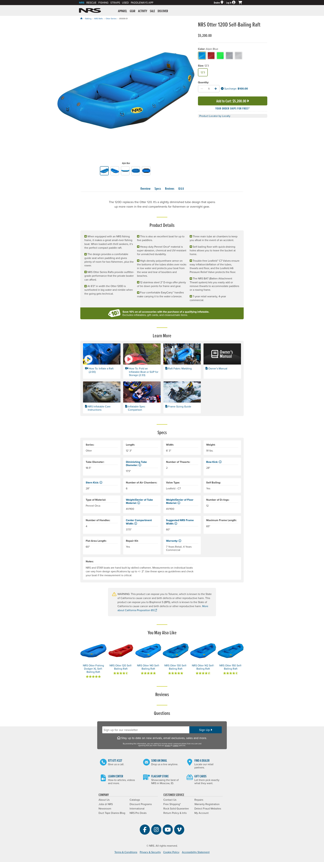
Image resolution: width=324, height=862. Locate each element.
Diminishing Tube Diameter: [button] (136, 463)
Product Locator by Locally (214, 116)
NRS (81, 3)
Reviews (169, 188)
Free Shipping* (172, 804)
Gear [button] (132, 11)
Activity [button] (142, 11)
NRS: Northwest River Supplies (90, 10)
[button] (101, 361)
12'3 (203, 72)
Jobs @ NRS (106, 804)
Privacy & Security (150, 852)
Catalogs (135, 800)
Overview (145, 188)
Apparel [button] (122, 11)
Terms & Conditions (125, 852)
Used (125, 2)
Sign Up (205, 730)
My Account (201, 813)
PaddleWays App (142, 2)
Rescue (91, 2)
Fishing (103, 2)
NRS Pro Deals (138, 813)
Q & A (181, 188)
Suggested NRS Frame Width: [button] (180, 521)
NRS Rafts (98, 18)
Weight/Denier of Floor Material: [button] (179, 501)
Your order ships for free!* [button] (232, 108)
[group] (126, 93)
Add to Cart (231, 101)
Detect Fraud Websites (207, 808)
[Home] (81, 18)
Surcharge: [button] (230, 88)
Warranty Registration (207, 804)
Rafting (88, 18)
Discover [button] (163, 11)
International (137, 808)
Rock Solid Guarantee (176, 808)
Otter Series (111, 18)
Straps (115, 2)
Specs (158, 188)
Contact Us (169, 800)
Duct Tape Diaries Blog (112, 813)
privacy (168, 745)
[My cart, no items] (241, 2)
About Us (104, 800)
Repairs (198, 800)
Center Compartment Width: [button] (139, 521)
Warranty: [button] (172, 541)
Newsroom (105, 808)
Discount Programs (141, 804)
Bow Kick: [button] (212, 462)
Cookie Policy (171, 852)
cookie (175, 745)
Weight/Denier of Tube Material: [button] (139, 501)
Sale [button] (152, 11)
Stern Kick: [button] (93, 482)
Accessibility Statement (196, 852)
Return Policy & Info (175, 813)
